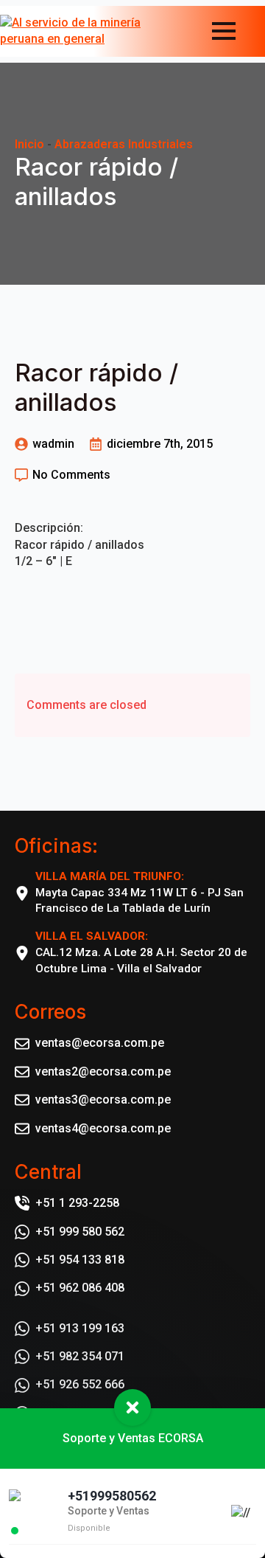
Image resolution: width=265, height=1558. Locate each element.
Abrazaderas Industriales (123, 144)
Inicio (29, 144)
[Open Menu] (224, 31)
